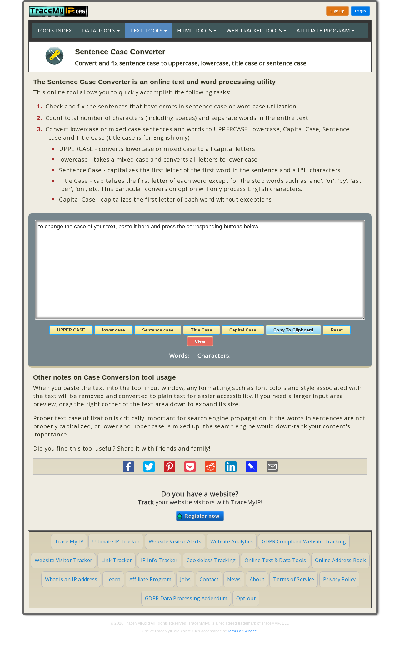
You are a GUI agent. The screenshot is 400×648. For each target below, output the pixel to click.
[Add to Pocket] (190, 470)
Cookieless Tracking (211, 560)
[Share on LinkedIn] (231, 470)
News (234, 579)
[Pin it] (169, 470)
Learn (113, 579)
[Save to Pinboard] (251, 470)
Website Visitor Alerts (175, 541)
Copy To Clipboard (293, 329)
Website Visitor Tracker (63, 560)
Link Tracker (116, 560)
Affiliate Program (150, 579)
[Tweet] (149, 470)
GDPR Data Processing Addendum (186, 598)
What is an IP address (71, 579)
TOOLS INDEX (54, 30)
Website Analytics (231, 541)
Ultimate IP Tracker (116, 541)
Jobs (185, 579)
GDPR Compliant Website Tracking (304, 541)
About (257, 579)
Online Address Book (340, 560)
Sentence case (157, 329)
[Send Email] (272, 470)
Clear (200, 341)
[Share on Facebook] (128, 470)
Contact (209, 579)
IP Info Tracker (159, 560)
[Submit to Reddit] (210, 470)
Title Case (201, 329)
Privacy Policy (339, 579)
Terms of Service (293, 579)
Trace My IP (69, 541)
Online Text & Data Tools (275, 560)
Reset (337, 329)
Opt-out (246, 598)
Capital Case (242, 329)
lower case (113, 329)
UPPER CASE (71, 329)
